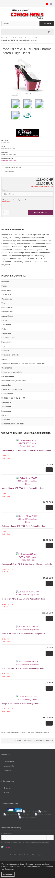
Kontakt (6, 792)
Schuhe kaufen (40, 212)
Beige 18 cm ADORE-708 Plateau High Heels (20, 704)
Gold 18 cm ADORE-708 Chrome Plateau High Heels (23, 599)
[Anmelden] (50, 837)
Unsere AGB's (9, 766)
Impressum (8, 770)
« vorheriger (28, 741)
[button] (27, 194)
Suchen (46, 23)
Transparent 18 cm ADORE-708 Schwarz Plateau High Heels (27, 564)
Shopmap (7, 788)
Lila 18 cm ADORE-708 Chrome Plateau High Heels (23, 669)
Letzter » (49, 741)
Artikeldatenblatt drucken (13, 167)
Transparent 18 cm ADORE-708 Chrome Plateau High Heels (26, 450)
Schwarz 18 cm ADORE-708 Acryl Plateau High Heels (24, 526)
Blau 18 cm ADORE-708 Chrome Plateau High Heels (23, 634)
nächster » (40, 741)
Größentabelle (10, 171)
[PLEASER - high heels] (27, 136)
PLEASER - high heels (8, 160)
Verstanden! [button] (8, 874)
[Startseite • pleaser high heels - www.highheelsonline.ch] (27, 14)
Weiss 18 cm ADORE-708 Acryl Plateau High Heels (23, 488)
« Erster (18, 741)
